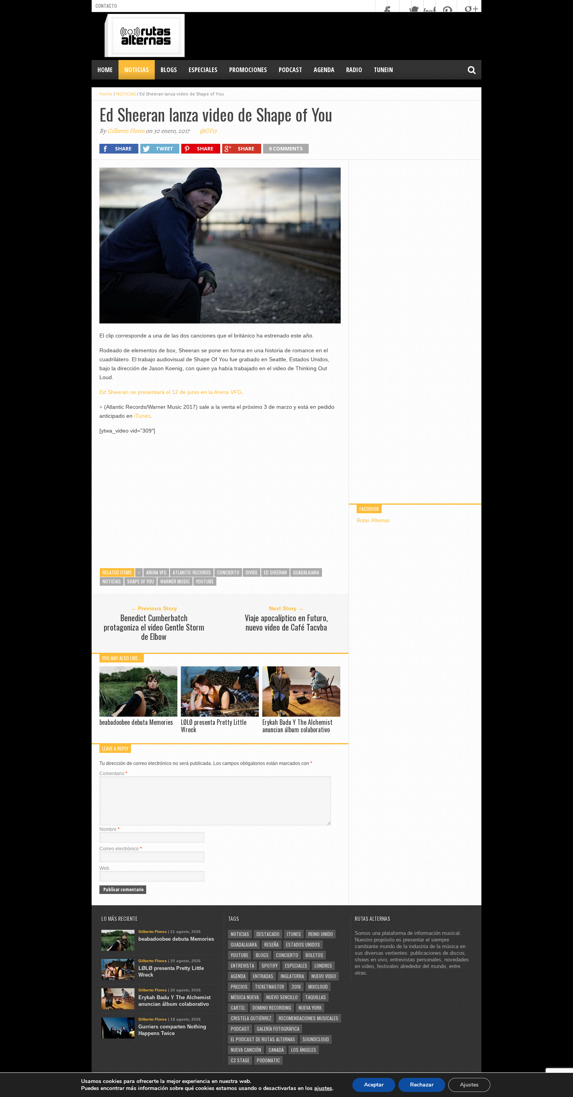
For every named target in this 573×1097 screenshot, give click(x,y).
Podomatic (268, 1060)
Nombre (109, 829)
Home (105, 69)
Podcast (240, 1028)
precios (239, 986)
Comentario (113, 773)
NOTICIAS (136, 69)
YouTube (205, 581)
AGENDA (324, 69)
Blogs (262, 955)
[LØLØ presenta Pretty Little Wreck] (220, 714)
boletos (314, 955)
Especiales (296, 965)
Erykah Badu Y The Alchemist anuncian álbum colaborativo (297, 725)
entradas (263, 976)
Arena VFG (156, 572)
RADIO (354, 69)
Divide (252, 572)
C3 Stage (240, 1060)
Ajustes (469, 1084)
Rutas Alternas (373, 520)
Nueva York (310, 1007)
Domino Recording (272, 1007)
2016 (296, 986)
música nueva (245, 997)
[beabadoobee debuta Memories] (138, 714)
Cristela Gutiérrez (251, 1018)
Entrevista (242, 965)
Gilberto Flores (126, 131)
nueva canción (246, 1049)
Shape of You (140, 581)
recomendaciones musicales (308, 1018)
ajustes (323, 1088)
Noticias (112, 581)
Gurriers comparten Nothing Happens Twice (172, 1030)
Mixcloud (318, 986)
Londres (323, 965)
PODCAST (290, 69)
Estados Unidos (303, 944)
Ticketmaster (269, 986)
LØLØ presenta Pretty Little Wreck (213, 725)
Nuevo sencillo (282, 997)
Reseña (271, 944)
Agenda (238, 976)
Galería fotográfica (278, 1028)
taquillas (315, 997)
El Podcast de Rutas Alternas (263, 1039)
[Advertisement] (339, 35)
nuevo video (323, 976)
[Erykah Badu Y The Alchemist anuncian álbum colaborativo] (301, 714)
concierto (228, 572)
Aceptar (374, 1084)
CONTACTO (106, 5)
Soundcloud (315, 1039)
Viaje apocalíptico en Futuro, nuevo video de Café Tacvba (286, 622)
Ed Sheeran (275, 572)
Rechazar (421, 1084)
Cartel (238, 1007)
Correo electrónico (120, 848)
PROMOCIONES (248, 69)
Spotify (270, 965)
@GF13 (208, 131)
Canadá (276, 1049)
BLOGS (169, 69)
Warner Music (175, 581)
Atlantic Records (192, 572)
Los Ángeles (303, 1049)
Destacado (267, 934)
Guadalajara (306, 572)
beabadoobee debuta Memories (136, 722)
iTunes (142, 416)
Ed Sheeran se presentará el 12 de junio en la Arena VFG (170, 392)
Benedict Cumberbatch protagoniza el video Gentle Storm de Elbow (154, 627)
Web (104, 868)
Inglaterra (292, 976)
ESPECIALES (203, 69)
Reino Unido (320, 934)
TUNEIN (383, 69)
